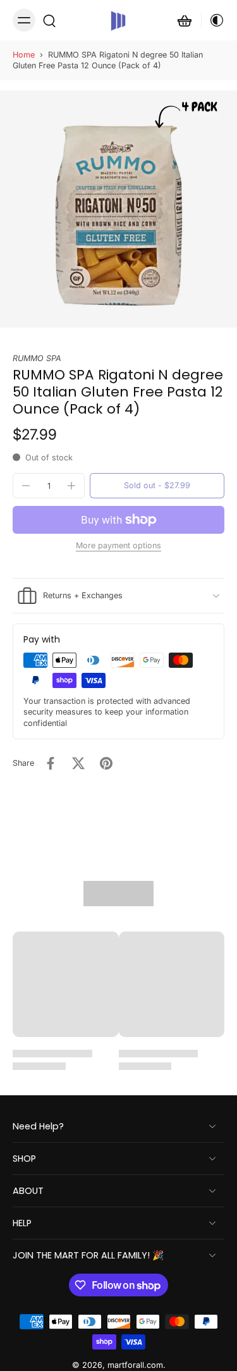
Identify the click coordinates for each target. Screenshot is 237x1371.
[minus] (26, 486)
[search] (49, 20)
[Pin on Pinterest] (106, 763)
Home (24, 54)
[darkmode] (213, 20)
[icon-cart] (184, 20)
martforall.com (135, 1365)
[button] (157, 486)
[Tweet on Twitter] (78, 763)
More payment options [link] (118, 546)
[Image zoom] (118, 209)
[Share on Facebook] (50, 763)
